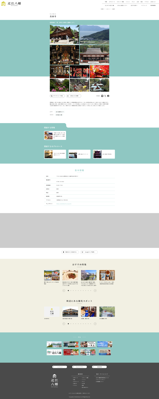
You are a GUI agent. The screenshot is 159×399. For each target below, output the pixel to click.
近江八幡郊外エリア (60, 111)
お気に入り (153, 1)
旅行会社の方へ (85, 387)
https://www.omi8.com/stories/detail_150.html (55, 135)
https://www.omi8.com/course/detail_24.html (104, 154)
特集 (106, 1)
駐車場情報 (153, 5)
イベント (128, 1)
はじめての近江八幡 (109, 5)
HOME (102, 9)
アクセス (147, 1)
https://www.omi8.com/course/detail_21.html (79, 154)
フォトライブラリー (80, 367)
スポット (108, 9)
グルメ (133, 1)
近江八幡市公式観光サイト (11, 3)
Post (105, 96)
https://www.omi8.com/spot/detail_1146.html (52, 313)
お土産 (83, 383)
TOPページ (75, 377)
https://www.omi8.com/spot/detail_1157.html (88, 313)
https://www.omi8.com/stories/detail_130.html (52, 277)
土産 (138, 1)
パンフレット (144, 5)
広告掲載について (99, 381)
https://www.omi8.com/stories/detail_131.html (107, 277)
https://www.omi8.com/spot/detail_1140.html (107, 313)
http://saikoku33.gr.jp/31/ (64, 203)
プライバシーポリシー (100, 379)
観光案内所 (99, 367)
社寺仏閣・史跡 (59, 114)
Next (95, 290)
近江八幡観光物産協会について (102, 377)
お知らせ (75, 383)
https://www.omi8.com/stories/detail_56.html (70, 278)
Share (102, 96)
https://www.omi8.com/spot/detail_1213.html (70, 313)
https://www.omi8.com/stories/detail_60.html (88, 278)
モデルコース (112, 1)
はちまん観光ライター (122, 5)
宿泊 (142, 1)
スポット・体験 (120, 1)
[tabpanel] (52, 277)
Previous (64, 290)
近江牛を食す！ (134, 5)
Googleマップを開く (90, 252)
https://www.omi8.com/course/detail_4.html (55, 154)
